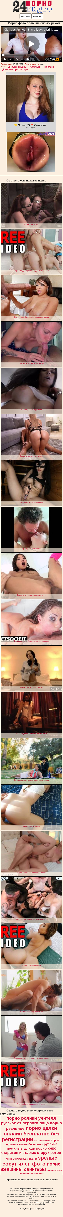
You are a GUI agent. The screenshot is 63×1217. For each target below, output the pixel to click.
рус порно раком (42, 1140)
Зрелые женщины (17, 67)
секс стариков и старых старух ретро (31, 1150)
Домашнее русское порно (15, 69)
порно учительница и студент (21, 1159)
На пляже (49, 67)
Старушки (35, 67)
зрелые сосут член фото (29, 1161)
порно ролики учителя (31, 1118)
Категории (25, 16)
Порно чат (37, 16)
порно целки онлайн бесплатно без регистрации (30, 1133)
